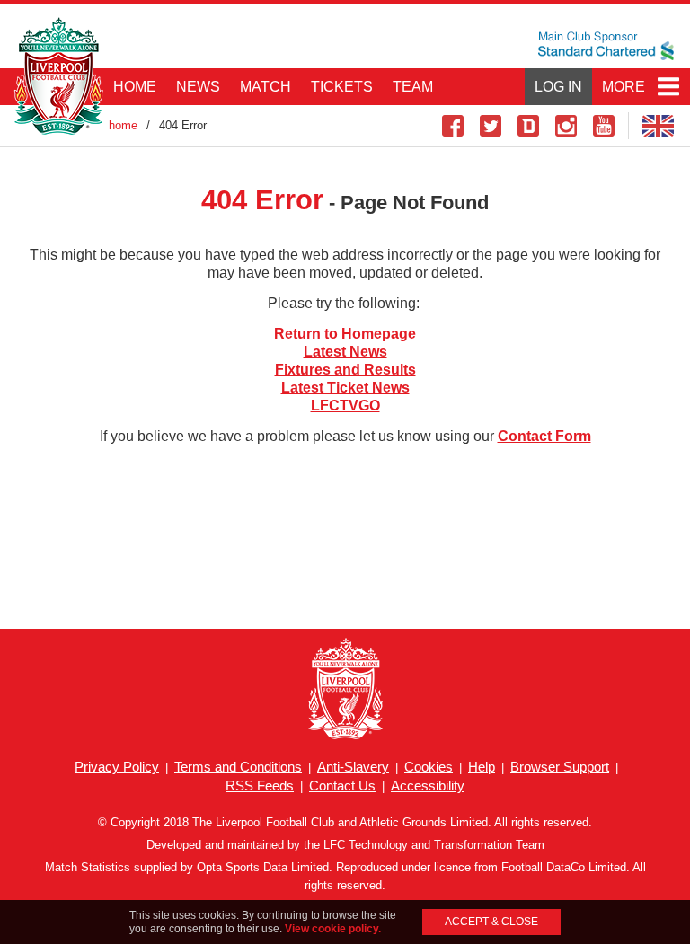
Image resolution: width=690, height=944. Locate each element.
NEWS (198, 86)
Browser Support (559, 766)
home (123, 125)
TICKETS (342, 86)
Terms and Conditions (238, 766)
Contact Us (342, 785)
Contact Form (544, 436)
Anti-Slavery (353, 766)
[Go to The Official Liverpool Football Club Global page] (658, 125)
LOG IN (558, 86)
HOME (134, 86)
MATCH (265, 86)
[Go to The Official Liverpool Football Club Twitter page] (490, 125)
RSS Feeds (260, 785)
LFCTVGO (345, 405)
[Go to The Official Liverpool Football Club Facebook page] (452, 125)
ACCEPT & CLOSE (491, 921)
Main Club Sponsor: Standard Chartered (606, 45)
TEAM (413, 86)
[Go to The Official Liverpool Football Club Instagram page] (566, 125)
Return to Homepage (345, 333)
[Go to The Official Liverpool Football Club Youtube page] (603, 125)
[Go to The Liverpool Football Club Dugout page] (528, 125)
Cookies (428, 766)
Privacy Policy (117, 766)
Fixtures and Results (345, 369)
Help (481, 766)
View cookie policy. (333, 928)
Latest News (345, 351)
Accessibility (427, 785)
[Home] (58, 76)
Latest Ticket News (345, 387)
